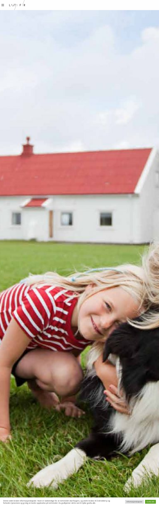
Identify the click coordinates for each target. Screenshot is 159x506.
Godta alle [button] (150, 502)
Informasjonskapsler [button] (134, 502)
